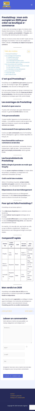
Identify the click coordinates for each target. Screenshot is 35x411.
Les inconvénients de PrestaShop (14, 64)
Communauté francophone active (16, 60)
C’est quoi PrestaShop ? (11, 54)
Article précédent (6, 311)
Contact (12, 394)
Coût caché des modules (14, 67)
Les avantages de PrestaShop (13, 55)
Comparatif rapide (10, 72)
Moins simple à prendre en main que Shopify (18, 65)
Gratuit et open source (13, 57)
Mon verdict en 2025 (11, 74)
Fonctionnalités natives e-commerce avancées (19, 62)
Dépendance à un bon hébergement (16, 69)
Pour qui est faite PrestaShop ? (13, 71)
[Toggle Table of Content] (28, 51)
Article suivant (29, 311)
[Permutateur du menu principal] (31, 5)
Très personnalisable (13, 59)
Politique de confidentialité (17, 397)
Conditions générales (16, 395)
